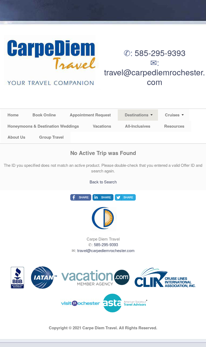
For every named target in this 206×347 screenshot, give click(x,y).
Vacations (102, 126)
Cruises (172, 115)
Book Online (44, 115)
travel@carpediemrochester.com (154, 76)
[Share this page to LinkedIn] (103, 197)
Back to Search (103, 181)
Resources (174, 126)
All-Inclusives (137, 126)
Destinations (136, 115)
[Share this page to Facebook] (80, 197)
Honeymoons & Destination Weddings (43, 126)
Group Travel (51, 137)
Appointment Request (90, 115)
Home (13, 115)
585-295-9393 (160, 52)
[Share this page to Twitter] (125, 197)
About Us (16, 137)
